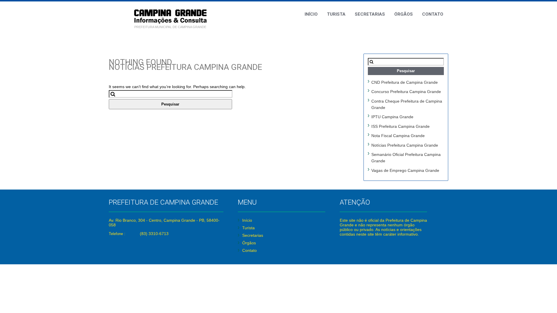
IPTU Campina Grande (392, 116)
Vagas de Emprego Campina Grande (405, 170)
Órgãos (403, 14)
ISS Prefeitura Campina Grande (400, 126)
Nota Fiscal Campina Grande (398, 135)
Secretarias (370, 14)
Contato (432, 14)
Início (311, 14)
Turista (336, 14)
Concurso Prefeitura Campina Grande (406, 91)
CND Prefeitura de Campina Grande (404, 82)
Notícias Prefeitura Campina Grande (404, 145)
